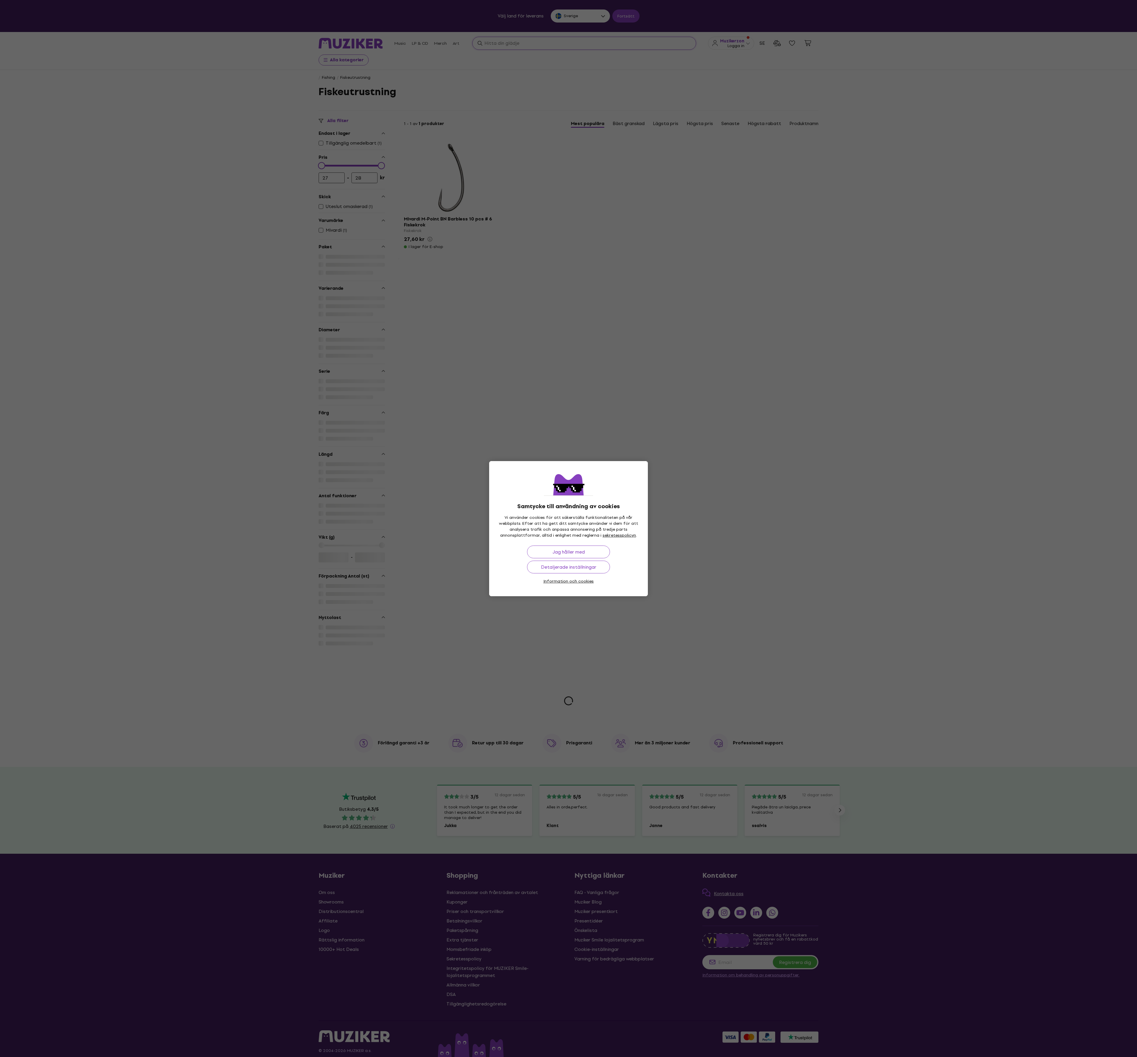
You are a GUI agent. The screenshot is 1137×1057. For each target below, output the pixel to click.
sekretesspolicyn (619, 535)
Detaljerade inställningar (568, 567)
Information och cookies (568, 581)
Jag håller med (569, 552)
